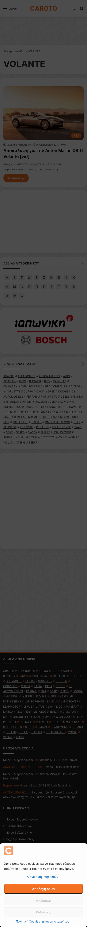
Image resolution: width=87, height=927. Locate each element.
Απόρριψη (43, 901)
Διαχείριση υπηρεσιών (42, 877)
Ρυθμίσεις (43, 912)
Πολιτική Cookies (28, 921)
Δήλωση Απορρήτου (55, 921)
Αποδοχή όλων (43, 889)
